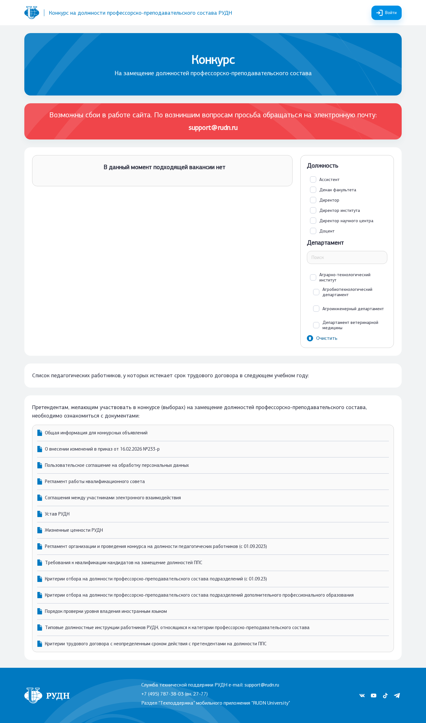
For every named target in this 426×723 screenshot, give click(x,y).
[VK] (362, 696)
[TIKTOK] (385, 696)
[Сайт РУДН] (31, 12)
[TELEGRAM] (397, 696)
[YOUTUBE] (374, 696)
